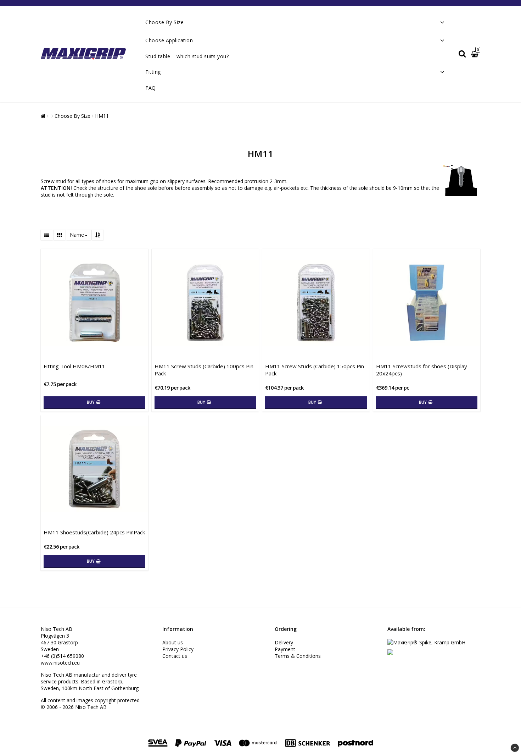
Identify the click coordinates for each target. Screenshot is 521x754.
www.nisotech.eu (60, 662)
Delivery (284, 642)
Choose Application (169, 40)
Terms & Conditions (298, 656)
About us (172, 642)
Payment (285, 649)
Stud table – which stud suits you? (187, 56)
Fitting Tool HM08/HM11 (74, 366)
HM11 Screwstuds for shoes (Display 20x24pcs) (421, 370)
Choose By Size (164, 22)
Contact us (174, 656)
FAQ (150, 87)
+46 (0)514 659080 (62, 656)
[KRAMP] (390, 653)
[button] (475, 54)
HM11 (102, 115)
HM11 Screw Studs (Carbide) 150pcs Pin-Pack (315, 370)
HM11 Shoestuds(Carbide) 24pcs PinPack (94, 532)
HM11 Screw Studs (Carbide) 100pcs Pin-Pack (205, 370)
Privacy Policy (178, 649)
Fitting (153, 71)
